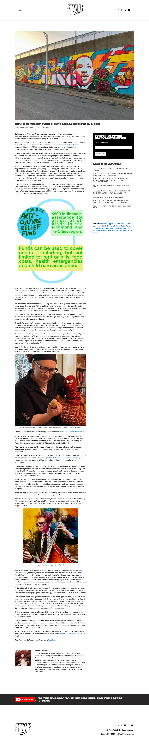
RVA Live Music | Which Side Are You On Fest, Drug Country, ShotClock (113, 174)
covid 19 (96, 226)
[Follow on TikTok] (125, 10)
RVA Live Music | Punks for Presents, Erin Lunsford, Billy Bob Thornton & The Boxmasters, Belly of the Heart (111, 192)
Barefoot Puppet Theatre (70, 432)
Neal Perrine (112, 230)
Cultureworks (98, 228)
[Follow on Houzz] (122, 10)
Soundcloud (59, 565)
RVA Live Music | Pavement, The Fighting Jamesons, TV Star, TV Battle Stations (110, 201)
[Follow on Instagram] (118, 10)
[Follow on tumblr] (122, 725)
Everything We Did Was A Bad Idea (108, 197)
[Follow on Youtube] (129, 10)
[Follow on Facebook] (115, 10)
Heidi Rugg (102, 230)
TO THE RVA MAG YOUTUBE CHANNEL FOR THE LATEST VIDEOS (80, 699)
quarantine (122, 230)
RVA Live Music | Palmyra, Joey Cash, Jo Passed (110, 169)
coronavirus (126, 224)
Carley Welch (22, 127)
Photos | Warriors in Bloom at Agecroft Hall (111, 186)
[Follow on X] (118, 725)
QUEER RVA (46, 127)
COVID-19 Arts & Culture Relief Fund (115, 226)
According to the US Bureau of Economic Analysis (58, 458)
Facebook (77, 427)
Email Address (101, 143)
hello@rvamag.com (125, 730)
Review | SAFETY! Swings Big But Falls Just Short (112, 206)
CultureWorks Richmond (115, 228)
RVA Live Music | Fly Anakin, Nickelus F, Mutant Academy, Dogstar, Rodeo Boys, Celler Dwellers (111, 180)
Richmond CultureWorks (67, 145)
